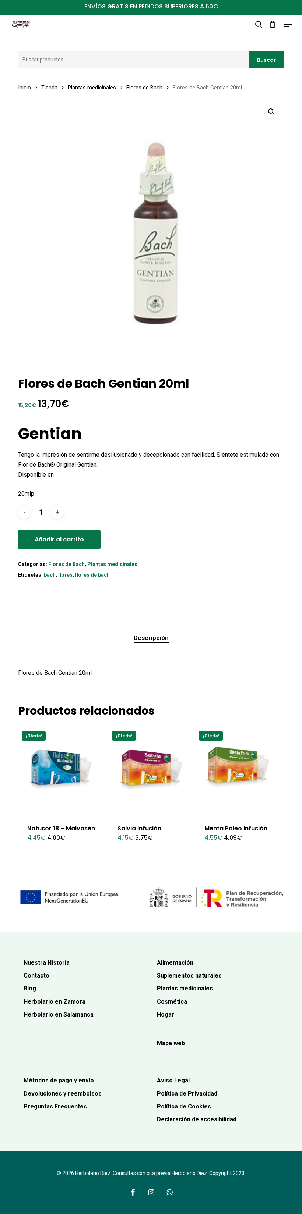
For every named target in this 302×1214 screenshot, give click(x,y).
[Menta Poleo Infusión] (238, 770)
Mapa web (171, 1043)
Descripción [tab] (151, 637)
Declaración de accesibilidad (196, 1119)
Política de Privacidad (187, 1093)
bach (50, 575)
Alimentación (175, 962)
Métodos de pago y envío (59, 1080)
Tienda (49, 87)
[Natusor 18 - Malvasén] (61, 770)
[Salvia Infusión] (151, 770)
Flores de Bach (144, 87)
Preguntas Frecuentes (55, 1106)
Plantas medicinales (92, 87)
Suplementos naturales (189, 975)
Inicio (24, 87)
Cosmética (172, 1001)
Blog (30, 988)
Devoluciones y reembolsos (63, 1093)
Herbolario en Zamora (54, 1001)
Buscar (266, 60)
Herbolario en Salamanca (59, 1014)
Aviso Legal (173, 1080)
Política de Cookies (184, 1106)
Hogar (165, 1014)
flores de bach (92, 575)
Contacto (36, 975)
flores (65, 575)
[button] (288, 24)
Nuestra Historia (47, 962)
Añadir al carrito (59, 539)
